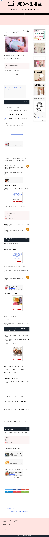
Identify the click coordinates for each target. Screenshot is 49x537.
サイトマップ (4, 526)
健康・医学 (4, 524)
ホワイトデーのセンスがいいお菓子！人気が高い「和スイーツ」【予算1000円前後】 (15, 87)
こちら (38, 117)
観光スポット (16, 520)
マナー (9, 521)
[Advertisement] (24, 20)
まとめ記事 (10, 520)
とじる (16, 85)
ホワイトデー (11, 508)
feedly (25, 491)
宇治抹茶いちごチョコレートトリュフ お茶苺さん (17, 134)
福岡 (14, 521)
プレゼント (7, 508)
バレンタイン (6, 118)
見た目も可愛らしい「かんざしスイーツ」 (11, 89)
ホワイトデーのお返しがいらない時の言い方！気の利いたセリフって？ (19, 511)
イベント (6, 35)
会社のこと (14, 508)
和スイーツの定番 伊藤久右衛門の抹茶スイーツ (12, 88)
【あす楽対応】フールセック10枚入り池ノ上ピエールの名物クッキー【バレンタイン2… (17, 307)
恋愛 (16, 508)
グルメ (9, 524)
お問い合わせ (4, 529)
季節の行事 (4, 521)
